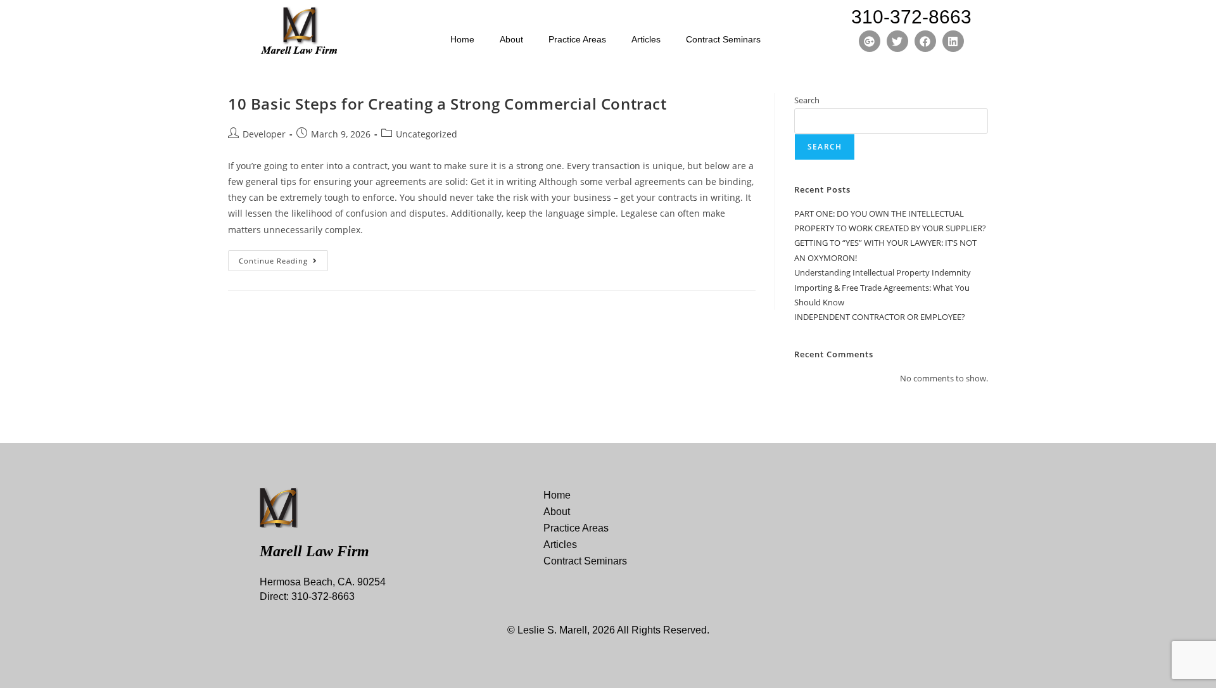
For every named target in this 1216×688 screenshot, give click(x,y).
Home (462, 39)
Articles (646, 39)
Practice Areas (577, 39)
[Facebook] (925, 41)
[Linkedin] (953, 41)
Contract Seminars (723, 39)
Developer (264, 134)
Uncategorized (426, 134)
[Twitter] (897, 41)
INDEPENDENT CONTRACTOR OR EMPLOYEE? (879, 316)
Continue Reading (283, 257)
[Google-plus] (869, 41)
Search (807, 100)
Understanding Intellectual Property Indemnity (882, 272)
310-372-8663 (911, 16)
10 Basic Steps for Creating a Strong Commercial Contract (447, 103)
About (511, 39)
